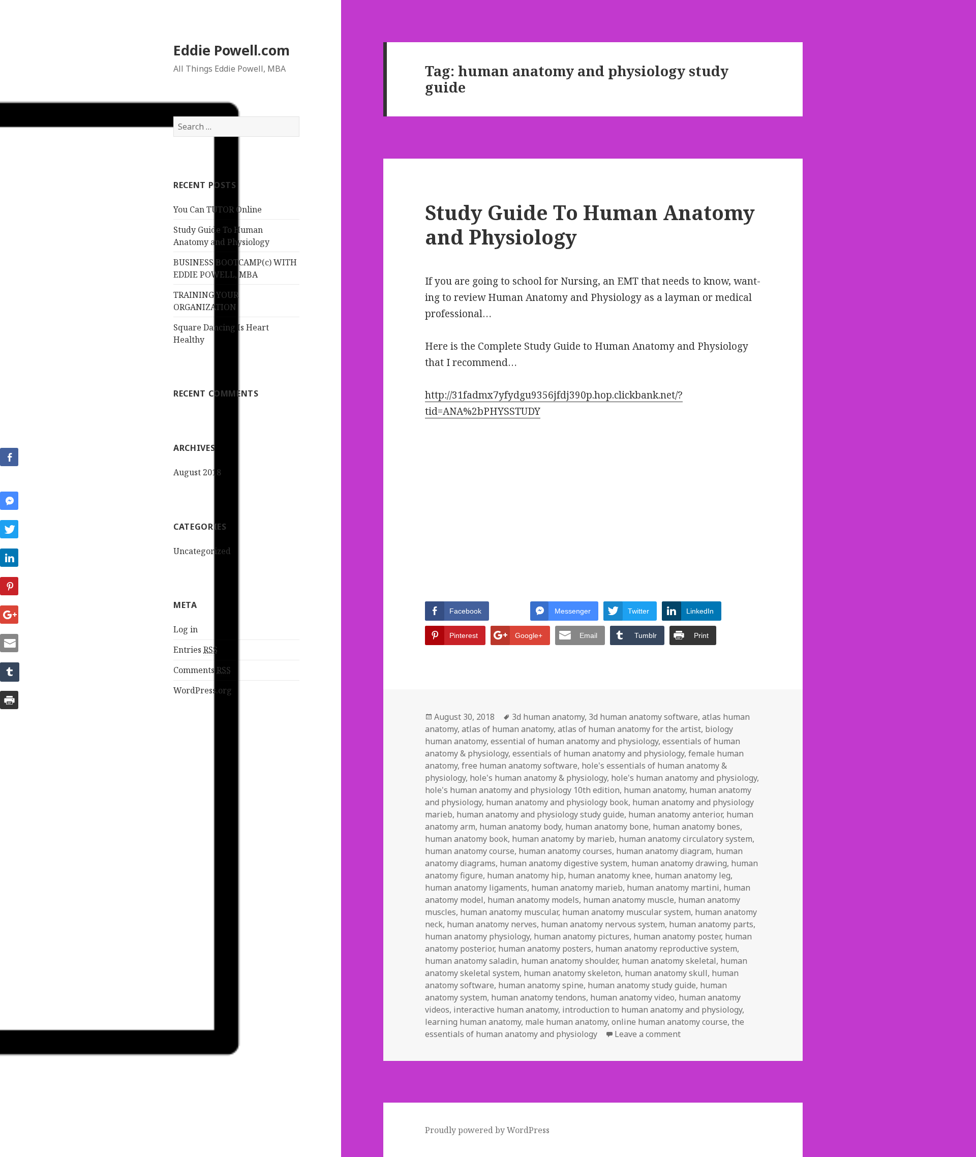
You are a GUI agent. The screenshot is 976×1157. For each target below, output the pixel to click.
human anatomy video (632, 997)
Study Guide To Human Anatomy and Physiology (590, 224)
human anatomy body (520, 826)
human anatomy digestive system (563, 863)
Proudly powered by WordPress (487, 1130)
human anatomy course (469, 851)
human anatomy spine (541, 985)
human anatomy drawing (679, 863)
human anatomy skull (666, 973)
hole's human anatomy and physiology (684, 777)
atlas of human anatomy (508, 729)
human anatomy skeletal (669, 960)
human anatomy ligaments (476, 887)
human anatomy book (466, 838)
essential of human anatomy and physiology (574, 741)
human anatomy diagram (664, 851)
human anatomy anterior (675, 814)
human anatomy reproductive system (666, 948)
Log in (185, 629)
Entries (195, 649)
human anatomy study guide (642, 985)
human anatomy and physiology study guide (540, 814)
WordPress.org (202, 690)
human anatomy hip (525, 875)
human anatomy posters (544, 948)
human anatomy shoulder (569, 960)
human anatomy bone (607, 826)
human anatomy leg (692, 875)
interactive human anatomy (505, 1009)
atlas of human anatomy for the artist (629, 729)
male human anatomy (566, 1021)
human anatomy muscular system (626, 912)
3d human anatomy (548, 716)
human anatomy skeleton (572, 973)
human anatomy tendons (538, 997)
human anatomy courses (565, 851)
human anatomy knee (609, 875)
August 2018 (197, 472)
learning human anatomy (473, 1021)
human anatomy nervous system (603, 924)
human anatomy (654, 790)
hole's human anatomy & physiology (538, 777)
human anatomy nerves (492, 924)
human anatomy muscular (509, 912)
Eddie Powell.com (231, 50)
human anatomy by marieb (563, 838)
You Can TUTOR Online (217, 209)
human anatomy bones (696, 826)
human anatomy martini (673, 887)
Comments (202, 670)
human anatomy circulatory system (685, 838)
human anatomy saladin (471, 960)
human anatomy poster (677, 936)
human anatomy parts (711, 924)
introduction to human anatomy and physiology (652, 1009)
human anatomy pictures (581, 936)
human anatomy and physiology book (557, 802)
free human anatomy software (519, 765)
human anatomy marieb (577, 887)
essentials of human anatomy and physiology (598, 753)
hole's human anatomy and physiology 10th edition (522, 790)
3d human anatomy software (643, 716)
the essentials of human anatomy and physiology (584, 1028)
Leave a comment (648, 1034)
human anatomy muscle (628, 899)
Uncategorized (202, 551)
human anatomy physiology (477, 936)
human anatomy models (533, 899)
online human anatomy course (669, 1021)
